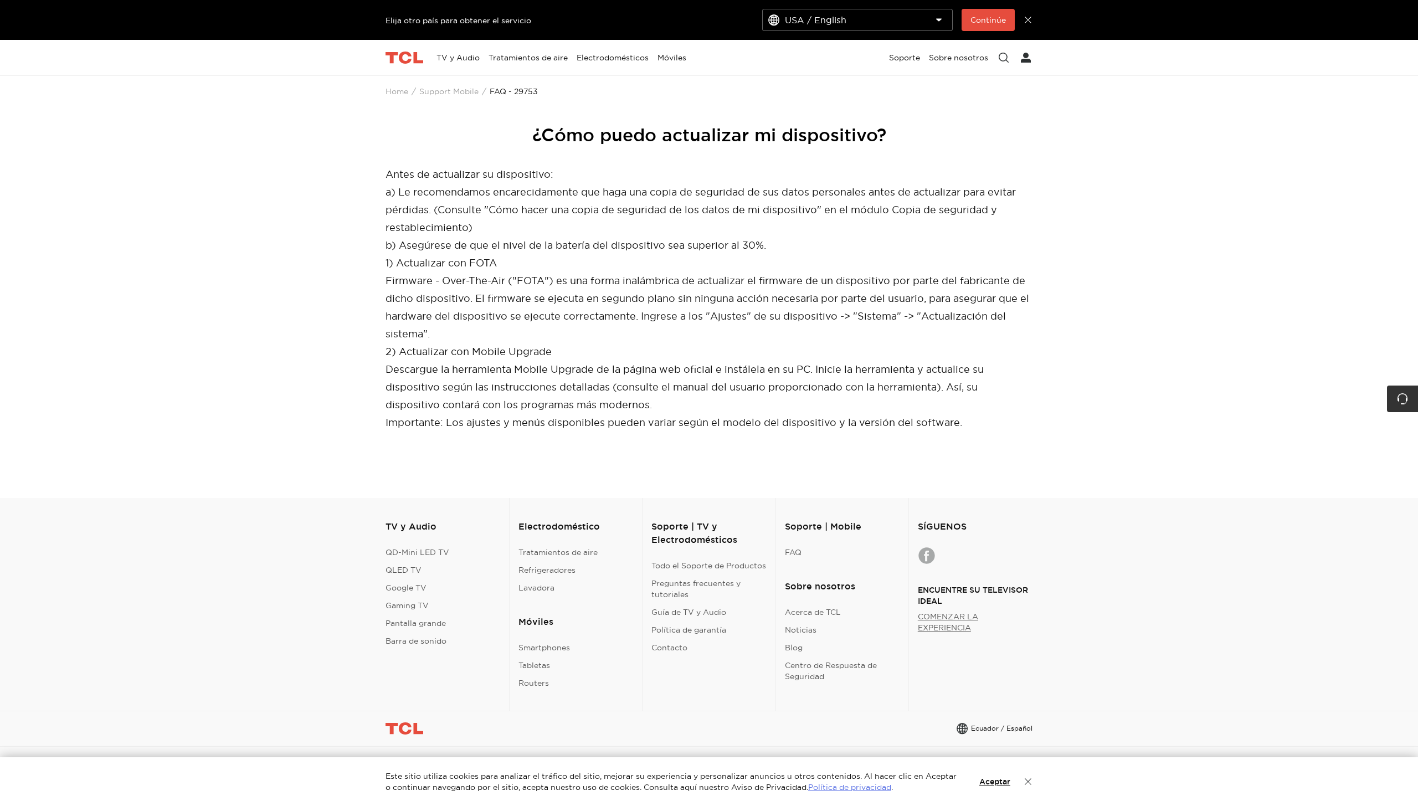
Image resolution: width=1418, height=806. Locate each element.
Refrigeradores (547, 570)
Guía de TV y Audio (688, 612)
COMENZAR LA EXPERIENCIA (948, 622)
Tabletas (534, 665)
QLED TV (404, 570)
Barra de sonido (416, 641)
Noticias (800, 630)
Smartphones (544, 648)
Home (397, 91)
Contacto (669, 648)
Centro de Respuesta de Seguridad (831, 670)
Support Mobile (449, 91)
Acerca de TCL (813, 612)
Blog (794, 648)
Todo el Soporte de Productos (708, 566)
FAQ (793, 552)
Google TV (406, 588)
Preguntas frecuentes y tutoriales (696, 588)
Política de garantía (688, 630)
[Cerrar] (1028, 781)
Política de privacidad (849, 787)
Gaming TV (407, 605)
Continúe (988, 20)
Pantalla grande (416, 623)
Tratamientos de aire (558, 552)
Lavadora (536, 588)
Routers (533, 683)
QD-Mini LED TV (417, 552)
